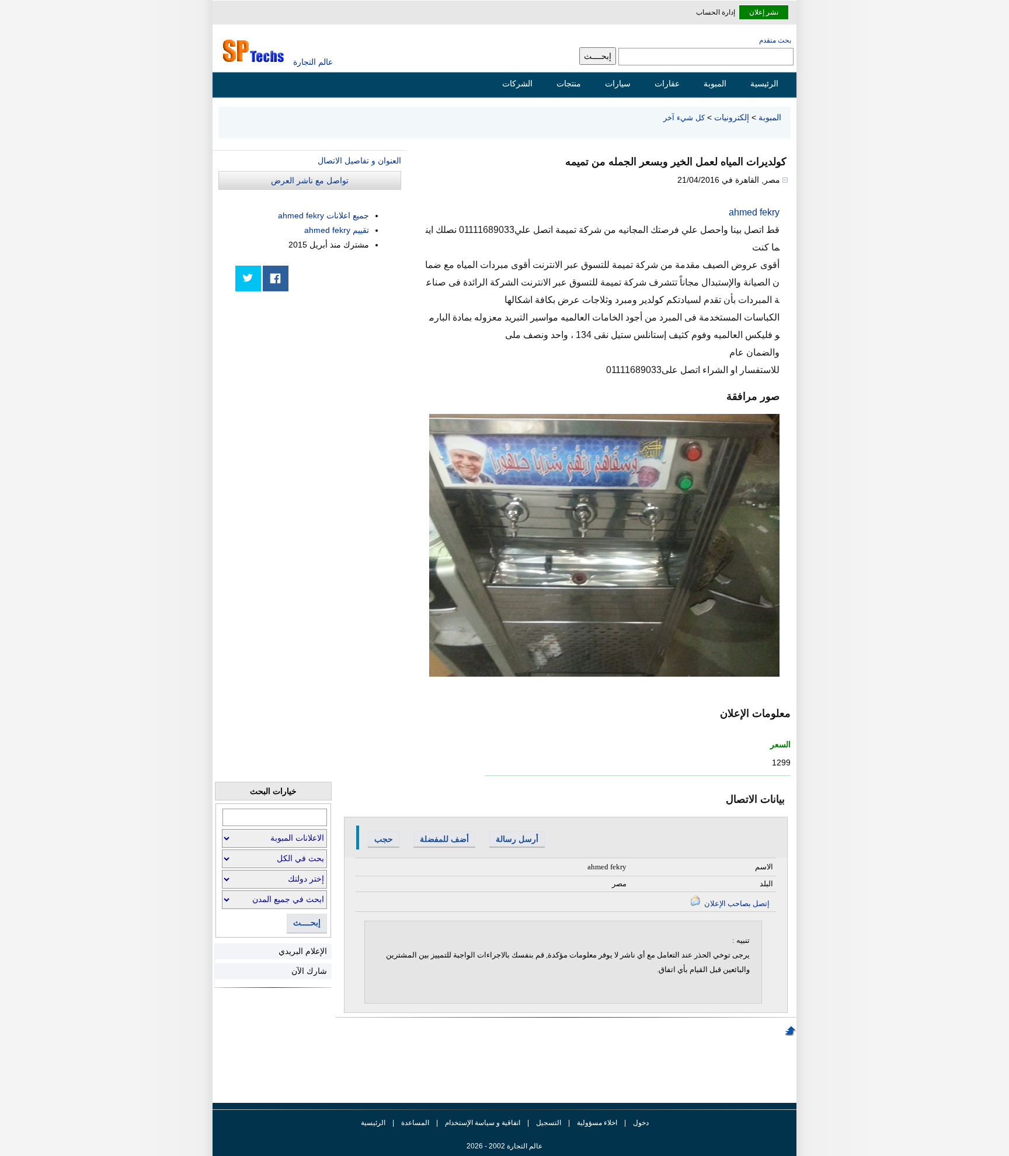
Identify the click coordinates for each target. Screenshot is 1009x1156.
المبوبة (715, 83)
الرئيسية (764, 83)
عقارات (667, 83)
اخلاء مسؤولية (597, 1123)
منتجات (568, 83)
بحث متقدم (775, 40)
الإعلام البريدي (303, 951)
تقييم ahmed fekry (336, 230)
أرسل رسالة (517, 839)
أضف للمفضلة (444, 839)
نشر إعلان (763, 12)
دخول (641, 1123)
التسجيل (548, 1123)
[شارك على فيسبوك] (275, 278)
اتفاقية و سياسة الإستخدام (481, 1123)
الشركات (517, 83)
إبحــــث (307, 922)
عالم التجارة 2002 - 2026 (504, 1146)
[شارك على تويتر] (248, 278)
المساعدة (415, 1123)
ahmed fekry (754, 212)
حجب (383, 839)
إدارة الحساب (715, 12)
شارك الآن (309, 971)
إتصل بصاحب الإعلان (736, 903)
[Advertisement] (313, 381)
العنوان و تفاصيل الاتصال (359, 160)
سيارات (618, 83)
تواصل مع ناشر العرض (310, 180)
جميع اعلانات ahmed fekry (323, 215)
